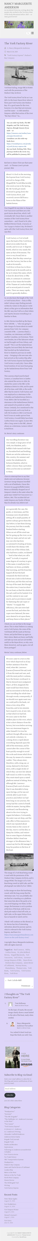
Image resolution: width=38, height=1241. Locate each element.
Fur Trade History (10, 1157)
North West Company (11, 1178)
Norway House (21, 965)
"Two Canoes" (9, 1124)
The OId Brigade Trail (11, 1183)
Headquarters (8, 1162)
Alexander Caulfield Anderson (14, 1134)
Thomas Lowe (21, 968)
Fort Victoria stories (11, 1154)
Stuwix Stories (9, 1180)
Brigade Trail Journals (11, 1139)
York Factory (15, 971)
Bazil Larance (19, 950)
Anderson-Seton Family (12, 1137)
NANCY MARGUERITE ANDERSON (18, 5)
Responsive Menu (32, 33)
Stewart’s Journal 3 (10, 1215)
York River (14, 973)
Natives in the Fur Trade (12, 1175)
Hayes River (27, 960)
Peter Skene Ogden (10, 1199)
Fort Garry (7, 1221)
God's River (18, 958)
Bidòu (28, 950)
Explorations (8, 1147)
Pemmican (27, 986)
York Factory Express (11, 1188)
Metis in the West (10, 1172)
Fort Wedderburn (10, 1204)
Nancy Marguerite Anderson (19, 48)
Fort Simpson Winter (11, 1210)
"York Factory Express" (15, 55)
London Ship (8, 1170)
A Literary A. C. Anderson (12, 1129)
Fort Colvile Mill (13, 980)
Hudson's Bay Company (12, 1165)
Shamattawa (10, 968)
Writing (7, 1185)
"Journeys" (8, 1114)
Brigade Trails (9, 1142)
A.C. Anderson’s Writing (12, 1132)
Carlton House (10, 952)
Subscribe (10, 1095)
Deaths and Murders (11, 1145)
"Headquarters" (9, 1111)
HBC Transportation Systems (13, 1160)
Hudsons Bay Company (13, 963)
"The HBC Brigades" (11, 1117)
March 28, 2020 (12, 52)
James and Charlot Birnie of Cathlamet (17, 1167)
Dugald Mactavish (17, 955)
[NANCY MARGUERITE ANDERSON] (19, 24)
